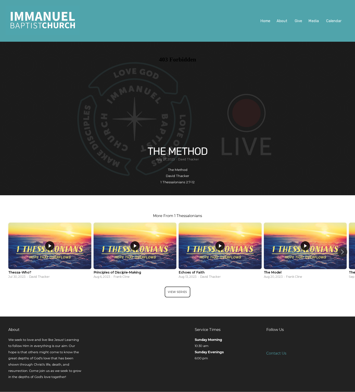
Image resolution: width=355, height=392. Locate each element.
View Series (177, 292)
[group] (49, 252)
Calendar (334, 21)
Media (314, 21)
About (282, 21)
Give (298, 21)
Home (265, 21)
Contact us (276, 353)
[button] (342, 252)
